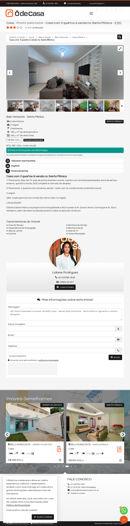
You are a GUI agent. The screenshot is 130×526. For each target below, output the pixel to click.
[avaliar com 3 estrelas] (14, 27)
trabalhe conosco (78, 493)
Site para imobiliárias (103, 523)
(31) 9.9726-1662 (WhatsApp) (83, 487)
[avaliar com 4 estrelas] (17, 27)
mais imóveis (66, 287)
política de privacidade (48, 360)
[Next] (122, 434)
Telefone (12, 346)
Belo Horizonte (15, 116)
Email (11, 335)
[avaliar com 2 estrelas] (11, 27)
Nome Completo (16, 324)
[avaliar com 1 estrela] (7, 27)
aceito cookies (44, 517)
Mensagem (14, 307)
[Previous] (7, 434)
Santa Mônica (35, 116)
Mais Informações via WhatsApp (29, 150)
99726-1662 (52, 3)
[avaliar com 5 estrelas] (21, 27)
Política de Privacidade (43, 524)
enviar (117, 357)
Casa (10, 23)
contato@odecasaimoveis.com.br (85, 490)
